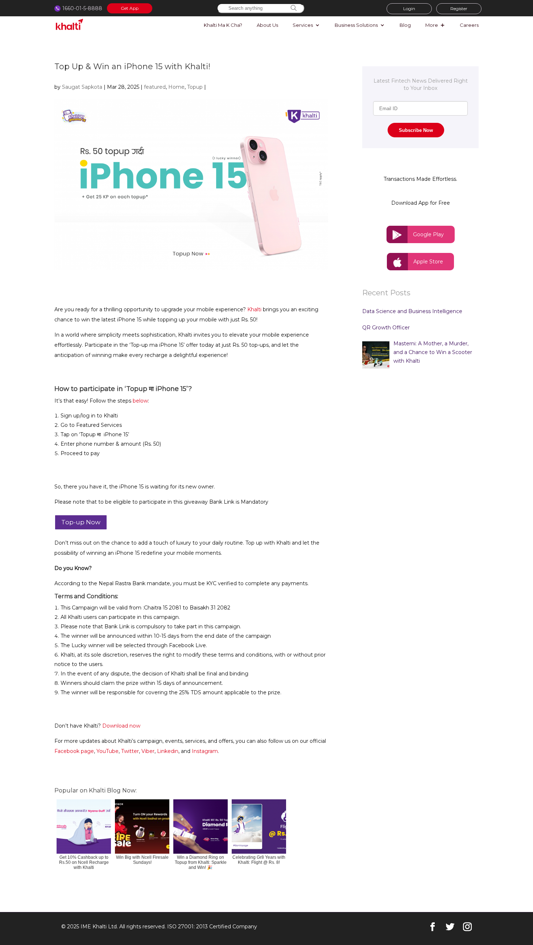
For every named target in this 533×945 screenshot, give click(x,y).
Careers (469, 25)
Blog (405, 25)
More (431, 25)
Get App (130, 8)
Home (176, 87)
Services (303, 25)
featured (155, 87)
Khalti (254, 309)
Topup (195, 87)
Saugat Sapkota (82, 87)
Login (409, 8)
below (140, 400)
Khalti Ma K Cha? (223, 25)
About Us (267, 25)
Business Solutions (356, 25)
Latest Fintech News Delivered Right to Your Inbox (420, 84)
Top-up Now (80, 522)
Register (458, 8)
